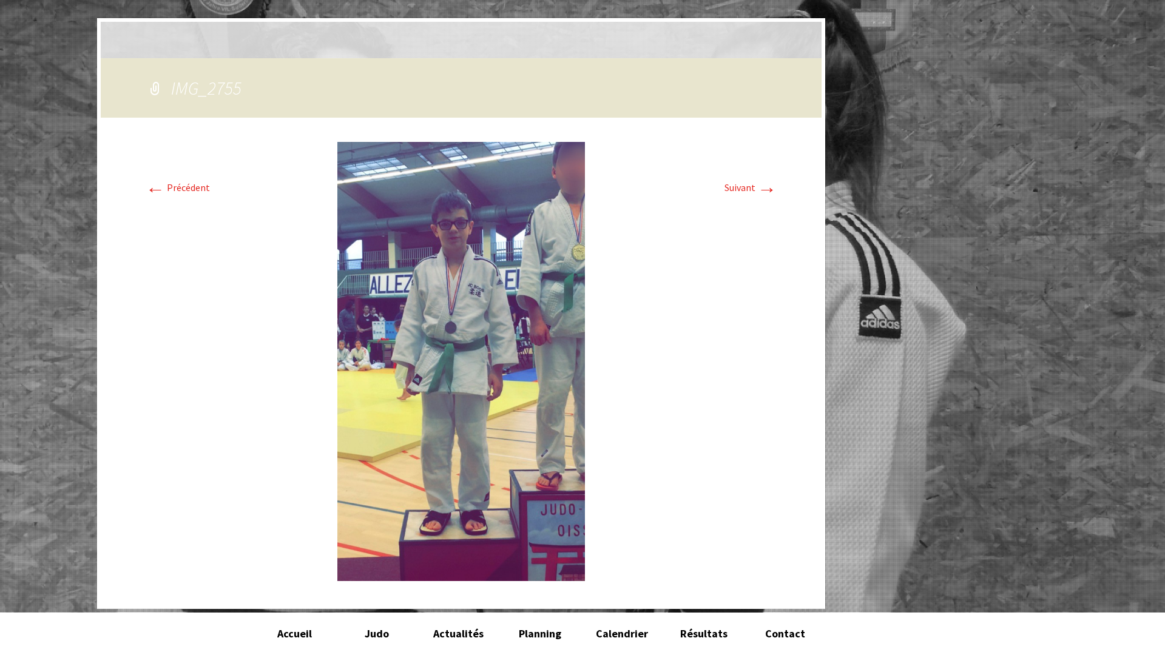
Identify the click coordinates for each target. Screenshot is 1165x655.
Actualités (458, 633)
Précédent (178, 187)
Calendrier (622, 633)
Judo (377, 633)
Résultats (704, 633)
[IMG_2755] (461, 360)
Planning (540, 633)
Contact (785, 633)
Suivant (750, 187)
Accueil (294, 633)
